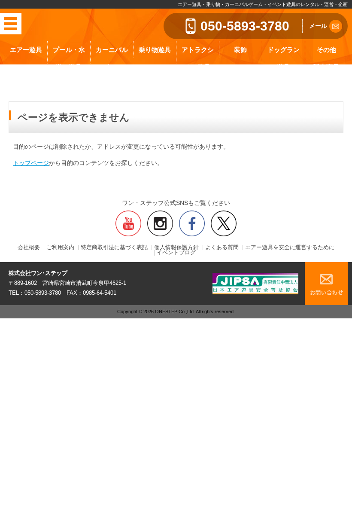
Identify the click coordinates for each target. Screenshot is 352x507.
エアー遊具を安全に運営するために (289, 247)
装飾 (240, 49)
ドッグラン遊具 (283, 58)
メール (318, 25)
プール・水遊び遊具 (69, 58)
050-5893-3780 (244, 26)
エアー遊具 (26, 49)
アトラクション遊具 (198, 58)
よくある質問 (222, 247)
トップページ (31, 162)
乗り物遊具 (155, 49)
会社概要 (29, 247)
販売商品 (326, 66)
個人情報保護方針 (176, 247)
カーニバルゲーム (112, 58)
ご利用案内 (60, 247)
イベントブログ (176, 253)
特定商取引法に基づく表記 (114, 247)
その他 (326, 49)
